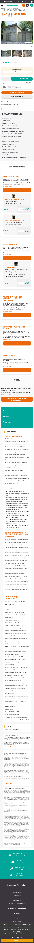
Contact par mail (31, 1)
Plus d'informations (10, 934)
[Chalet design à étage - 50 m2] (6, 53)
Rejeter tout (17, 937)
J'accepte (17, 940)
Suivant (18, 59)
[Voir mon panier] (30, 5)
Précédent (16, 59)
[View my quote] (27, 5)
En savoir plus (7, 186)
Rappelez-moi (7, 2)
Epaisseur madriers (17, 69)
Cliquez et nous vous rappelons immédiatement (17, 399)
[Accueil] (1, 8)
